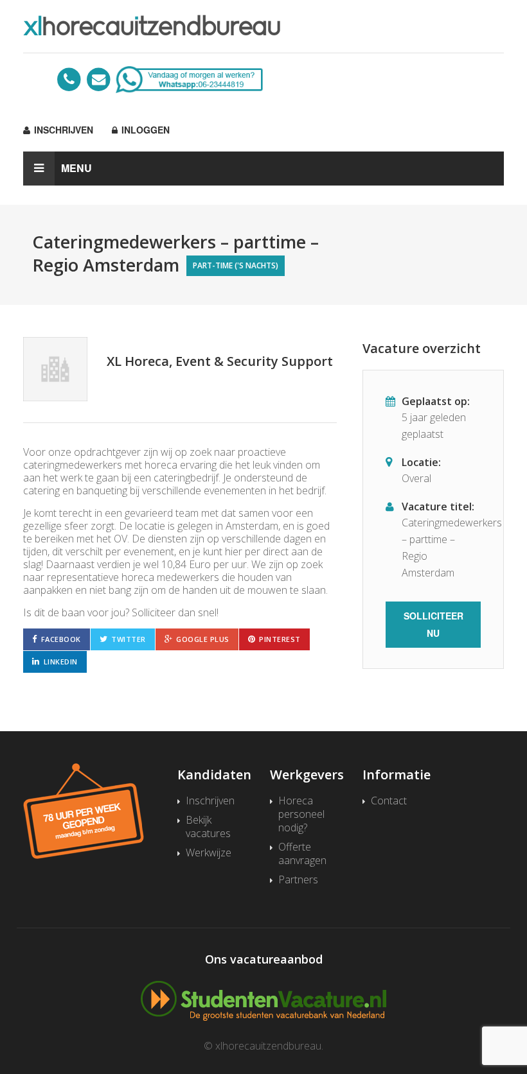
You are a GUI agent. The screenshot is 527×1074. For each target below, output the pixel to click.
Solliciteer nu (433, 624)
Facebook (61, 639)
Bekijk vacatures (208, 826)
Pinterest (280, 639)
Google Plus (202, 639)
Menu (76, 167)
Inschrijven (62, 129)
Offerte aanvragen (302, 853)
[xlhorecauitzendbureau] (263, 25)
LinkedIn (61, 661)
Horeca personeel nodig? (301, 814)
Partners (298, 880)
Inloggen (144, 129)
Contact (389, 801)
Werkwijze (208, 853)
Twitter (128, 639)
